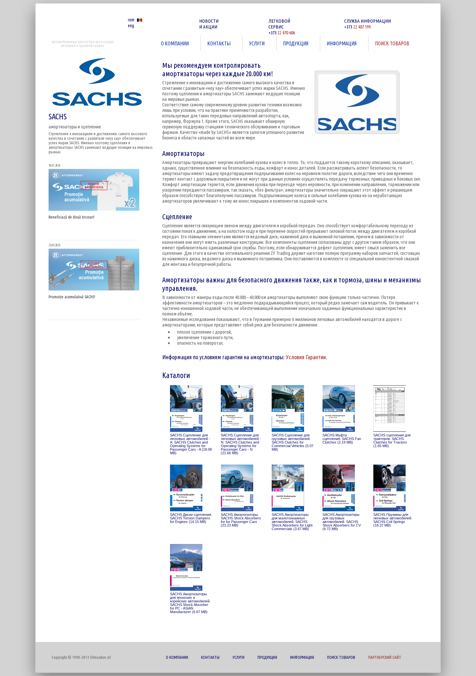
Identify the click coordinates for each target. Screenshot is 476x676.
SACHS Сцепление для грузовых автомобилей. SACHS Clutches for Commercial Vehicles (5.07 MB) (292, 442)
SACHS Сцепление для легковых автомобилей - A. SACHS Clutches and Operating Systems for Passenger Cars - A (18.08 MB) (191, 444)
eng (131, 25)
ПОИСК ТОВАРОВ (388, 43)
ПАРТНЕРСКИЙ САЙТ (384, 657)
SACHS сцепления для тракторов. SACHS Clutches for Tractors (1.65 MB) (392, 440)
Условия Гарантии (306, 357)
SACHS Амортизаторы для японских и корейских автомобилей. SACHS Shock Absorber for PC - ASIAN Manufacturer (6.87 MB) (190, 603)
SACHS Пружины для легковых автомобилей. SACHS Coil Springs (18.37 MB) (392, 520)
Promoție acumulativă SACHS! (72, 296)
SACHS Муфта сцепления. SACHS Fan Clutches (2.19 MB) (342, 438)
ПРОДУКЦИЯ (292, 43)
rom (131, 19)
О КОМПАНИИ (171, 43)
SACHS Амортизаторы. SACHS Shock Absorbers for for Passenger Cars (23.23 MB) (241, 520)
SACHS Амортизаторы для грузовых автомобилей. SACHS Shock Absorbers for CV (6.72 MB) (342, 522)
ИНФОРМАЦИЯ (338, 43)
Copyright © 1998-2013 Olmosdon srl (81, 657)
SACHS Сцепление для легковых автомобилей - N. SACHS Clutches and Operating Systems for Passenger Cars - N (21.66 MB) (241, 444)
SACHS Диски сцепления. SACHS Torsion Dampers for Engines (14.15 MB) (191, 518)
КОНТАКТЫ (216, 43)
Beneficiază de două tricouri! (72, 217)
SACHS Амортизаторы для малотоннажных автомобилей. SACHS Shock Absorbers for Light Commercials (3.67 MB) (292, 522)
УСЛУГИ (254, 43)
